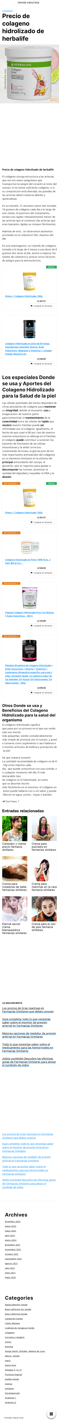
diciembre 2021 (12, 1244)
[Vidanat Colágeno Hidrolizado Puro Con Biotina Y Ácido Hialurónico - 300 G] (29, 598)
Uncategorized (12, 1393)
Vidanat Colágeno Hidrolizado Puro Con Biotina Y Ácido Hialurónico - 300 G (29, 614)
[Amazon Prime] (50, 301)
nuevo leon (10, 1365)
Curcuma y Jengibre (15, 1337)
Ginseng (9, 1346)
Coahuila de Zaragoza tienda (19, 1328)
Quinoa (8, 1383)
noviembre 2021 (13, 1249)
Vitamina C (10, 1397)
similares (9, 1388)
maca (7, 1360)
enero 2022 (10, 1240)
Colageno (7, 10)
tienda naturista (28, 2)
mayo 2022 (10, 1231)
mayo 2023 (10, 1226)
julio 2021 (10, 1268)
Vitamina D (10, 1402)
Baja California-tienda (16, 1314)
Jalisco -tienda (12, 1356)
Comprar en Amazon (43, 306)
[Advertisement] (29, 137)
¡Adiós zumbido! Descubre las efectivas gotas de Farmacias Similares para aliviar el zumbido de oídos (29, 1183)
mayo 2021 (10, 1277)
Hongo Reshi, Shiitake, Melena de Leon (25, 1351)
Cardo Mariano (12, 1323)
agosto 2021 (11, 1263)
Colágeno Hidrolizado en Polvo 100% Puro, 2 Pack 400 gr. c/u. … (27, 561)
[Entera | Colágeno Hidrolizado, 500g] (29, 282)
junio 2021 (10, 1272)
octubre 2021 (12, 1254)
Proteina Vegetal (13, 1374)
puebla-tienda (12, 1379)
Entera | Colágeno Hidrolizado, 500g (23, 296)
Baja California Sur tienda (18, 1309)
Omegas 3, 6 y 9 (13, 1370)
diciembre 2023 (12, 1221)
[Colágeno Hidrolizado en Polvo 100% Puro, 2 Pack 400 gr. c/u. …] (29, 546)
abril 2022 (10, 1235)
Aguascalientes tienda (16, 1304)
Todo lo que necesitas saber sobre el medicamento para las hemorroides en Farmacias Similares (25, 1170)
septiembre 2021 (13, 1258)
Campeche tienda (14, 1318)
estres (8, 1342)
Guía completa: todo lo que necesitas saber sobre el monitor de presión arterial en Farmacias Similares (28, 1147)
